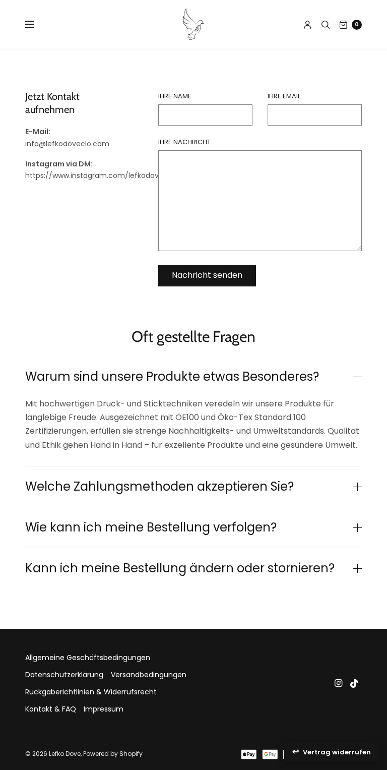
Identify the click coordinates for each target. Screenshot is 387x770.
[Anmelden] (307, 24)
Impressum (103, 709)
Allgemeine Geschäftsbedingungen (87, 658)
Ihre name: (175, 96)
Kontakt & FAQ (50, 709)
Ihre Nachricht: (185, 142)
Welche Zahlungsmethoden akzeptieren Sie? (159, 487)
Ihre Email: (285, 96)
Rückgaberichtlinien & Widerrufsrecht (91, 692)
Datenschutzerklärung (64, 675)
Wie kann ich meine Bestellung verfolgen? (151, 527)
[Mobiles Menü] (36, 25)
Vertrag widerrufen (337, 752)
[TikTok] (354, 683)
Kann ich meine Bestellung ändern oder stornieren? (180, 568)
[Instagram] (338, 683)
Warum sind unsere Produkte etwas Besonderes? (172, 377)
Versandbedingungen (148, 675)
